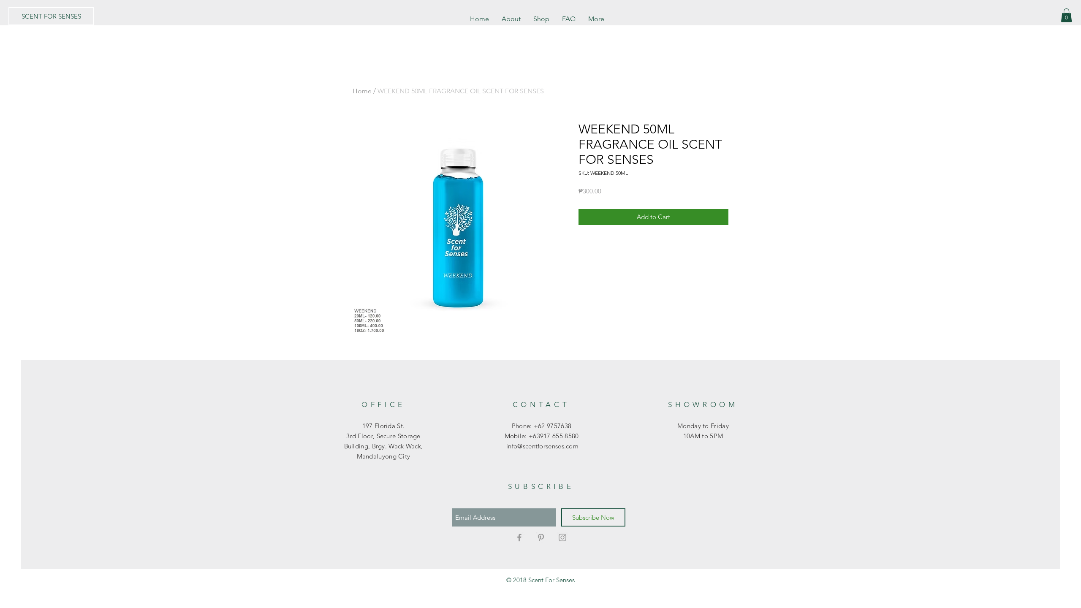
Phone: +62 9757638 (541, 426)
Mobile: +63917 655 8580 (542, 436)
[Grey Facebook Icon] (519, 537)
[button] (1066, 15)
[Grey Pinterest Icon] (541, 537)
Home (362, 91)
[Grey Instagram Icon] (562, 537)
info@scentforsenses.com (542, 446)
